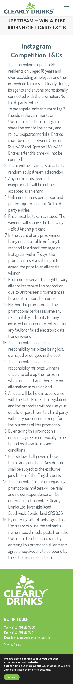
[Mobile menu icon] (66, 8)
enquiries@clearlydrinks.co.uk (31, 637)
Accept (12, 677)
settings (45, 670)
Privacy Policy (12, 645)
